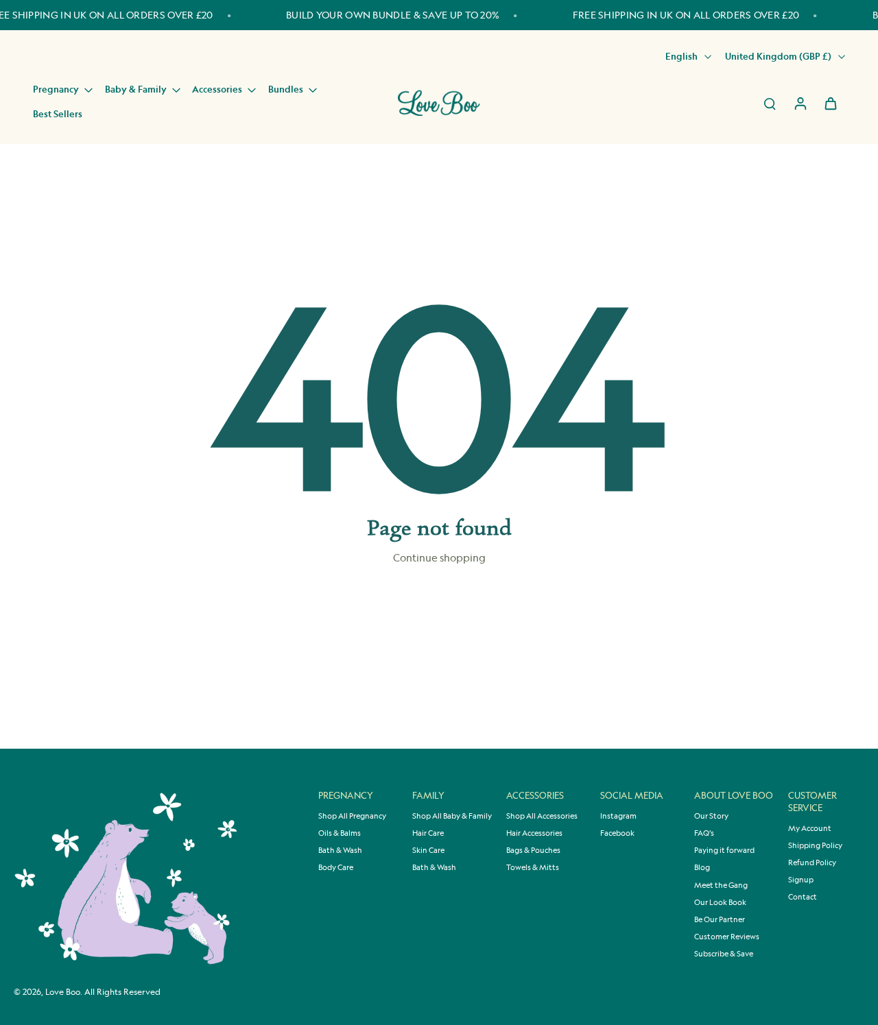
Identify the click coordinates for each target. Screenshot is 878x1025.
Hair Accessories (534, 833)
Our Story (711, 816)
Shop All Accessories (542, 816)
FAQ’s (704, 833)
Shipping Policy (815, 845)
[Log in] (800, 103)
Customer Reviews (726, 936)
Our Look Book (720, 902)
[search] (770, 103)
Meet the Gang (721, 885)
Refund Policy (812, 862)
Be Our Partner (719, 919)
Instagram (618, 816)
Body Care (335, 867)
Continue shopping (439, 557)
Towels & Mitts (532, 867)
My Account (809, 828)
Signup (801, 879)
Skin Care (428, 850)
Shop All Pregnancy (352, 816)
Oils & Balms (339, 833)
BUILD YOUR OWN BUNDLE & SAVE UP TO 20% (392, 15)
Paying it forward (724, 850)
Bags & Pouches (533, 850)
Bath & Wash (340, 850)
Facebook (617, 833)
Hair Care (428, 833)
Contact (802, 897)
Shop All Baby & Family (452, 816)
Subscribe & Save (723, 953)
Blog (702, 867)
